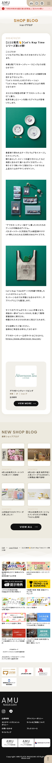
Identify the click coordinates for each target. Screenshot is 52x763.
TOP (3, 548)
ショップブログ (13, 548)
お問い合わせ (7, 728)
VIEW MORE (24, 403)
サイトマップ (6, 732)
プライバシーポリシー (35, 718)
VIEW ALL (26, 527)
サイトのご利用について (36, 722)
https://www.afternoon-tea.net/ (23, 338)
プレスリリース (32, 728)
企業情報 (5, 718)
